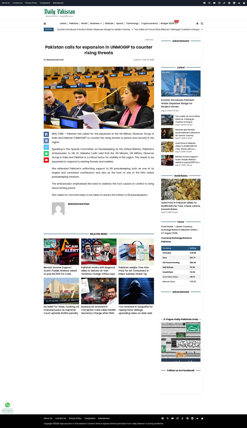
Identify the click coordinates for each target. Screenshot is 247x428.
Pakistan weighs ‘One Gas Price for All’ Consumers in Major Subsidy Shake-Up (134, 270)
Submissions (58, 3)
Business (94, 23)
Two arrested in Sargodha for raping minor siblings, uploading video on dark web (136, 310)
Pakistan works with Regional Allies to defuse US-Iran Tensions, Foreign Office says (98, 270)
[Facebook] (204, 3)
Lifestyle (109, 23)
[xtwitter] (209, 3)
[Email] (46, 160)
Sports (119, 23)
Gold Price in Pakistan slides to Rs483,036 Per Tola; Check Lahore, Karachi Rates (180, 206)
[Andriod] (239, 3)
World (84, 23)
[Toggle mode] (197, 23)
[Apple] (244, 3)
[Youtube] (214, 3)
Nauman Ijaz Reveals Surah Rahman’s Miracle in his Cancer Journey (187, 132)
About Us (6, 3)
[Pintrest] (229, 3)
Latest (63, 23)
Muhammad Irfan (55, 59)
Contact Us (17, 3)
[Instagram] (219, 3)
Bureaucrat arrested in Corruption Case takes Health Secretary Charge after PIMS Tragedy (98, 311)
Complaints (45, 3)
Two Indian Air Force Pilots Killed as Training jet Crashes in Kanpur (145, 29)
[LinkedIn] (46, 140)
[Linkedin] (234, 3)
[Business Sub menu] (101, 24)
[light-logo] (60, 13)
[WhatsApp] (46, 153)
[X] (46, 147)
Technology (132, 23)
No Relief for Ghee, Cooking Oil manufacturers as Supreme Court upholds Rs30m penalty (61, 310)
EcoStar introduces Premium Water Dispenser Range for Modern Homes (71, 29)
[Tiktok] (224, 3)
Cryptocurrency (149, 23)
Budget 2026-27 (169, 23)
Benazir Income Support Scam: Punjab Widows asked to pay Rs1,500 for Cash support (60, 272)
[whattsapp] (7, 405)
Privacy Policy (31, 3)
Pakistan (73, 23)
